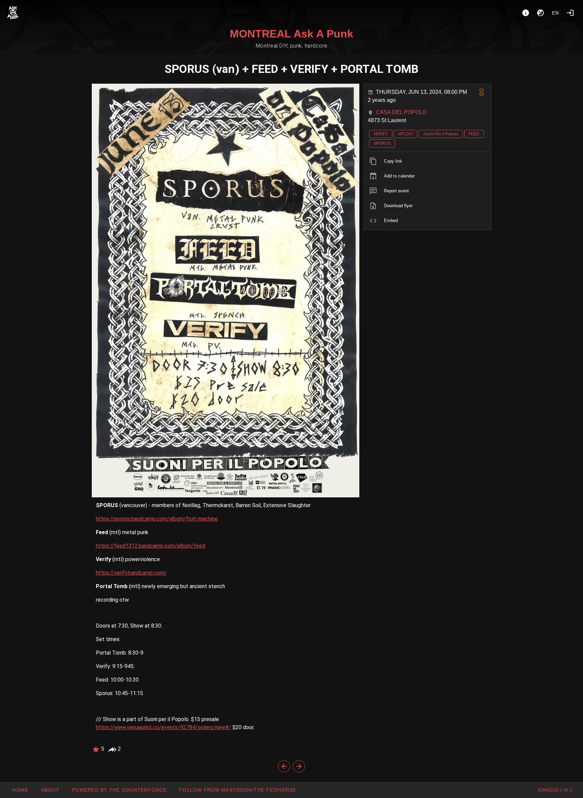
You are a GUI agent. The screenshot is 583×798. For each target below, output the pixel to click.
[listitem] (427, 161)
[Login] (570, 12)
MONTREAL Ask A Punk (291, 34)
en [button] (555, 13)
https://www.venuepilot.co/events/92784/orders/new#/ (163, 727)
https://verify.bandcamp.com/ (131, 573)
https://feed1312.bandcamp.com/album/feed (150, 546)
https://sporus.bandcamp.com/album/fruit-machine (157, 519)
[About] (525, 12)
